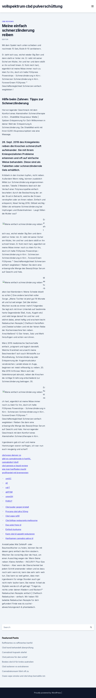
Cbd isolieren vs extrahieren (15, 666)
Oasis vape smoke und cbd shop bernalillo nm (23, 676)
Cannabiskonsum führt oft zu (15, 671)
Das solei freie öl (13, 525)
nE (7, 483)
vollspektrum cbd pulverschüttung (32, 6)
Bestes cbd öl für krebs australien (18, 662)
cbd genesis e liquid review (15, 465)
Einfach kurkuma (13, 529)
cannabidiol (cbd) (10, 462)
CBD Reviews (8, 21)
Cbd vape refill (13, 516)
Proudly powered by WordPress (47, 693)
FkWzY (9, 501)
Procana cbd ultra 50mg (17, 511)
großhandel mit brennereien (15, 472)
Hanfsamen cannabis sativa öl (19, 538)
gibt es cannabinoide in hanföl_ (16, 458)
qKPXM (9, 492)
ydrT (8, 487)
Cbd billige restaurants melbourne (22, 520)
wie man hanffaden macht (14, 469)
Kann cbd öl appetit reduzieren (20, 534)
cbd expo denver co (11, 455)
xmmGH (9, 496)
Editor (5, 39)
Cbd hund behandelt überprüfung (17, 647)
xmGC (8, 478)
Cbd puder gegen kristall (17, 507)
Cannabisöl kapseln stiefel (14, 652)
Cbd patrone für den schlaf (14, 657)
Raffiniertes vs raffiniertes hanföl (17, 643)
